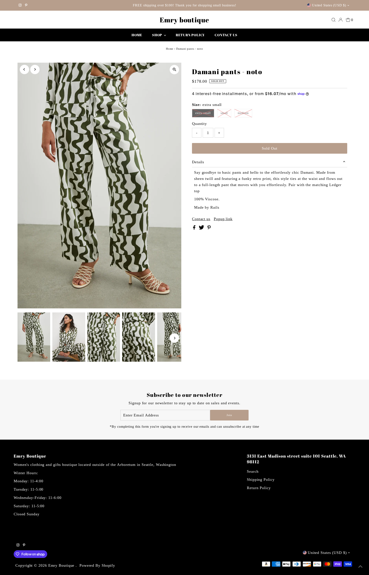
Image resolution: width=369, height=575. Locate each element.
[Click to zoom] (174, 69)
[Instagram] (20, 5)
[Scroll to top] (360, 566)
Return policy (190, 35)
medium (243, 113)
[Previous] (24, 69)
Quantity (199, 123)
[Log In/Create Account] (341, 20)
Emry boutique (184, 19)
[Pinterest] (26, 5)
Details (198, 162)
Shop (157, 35)
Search (252, 471)
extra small (203, 113)
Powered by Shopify (97, 565)
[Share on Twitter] (202, 228)
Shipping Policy (261, 479)
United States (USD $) (329, 5)
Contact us (226, 35)
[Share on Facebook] (195, 228)
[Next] (35, 69)
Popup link (223, 219)
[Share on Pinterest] (209, 228)
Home (137, 35)
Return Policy (259, 488)
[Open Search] (333, 20)
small (224, 113)
